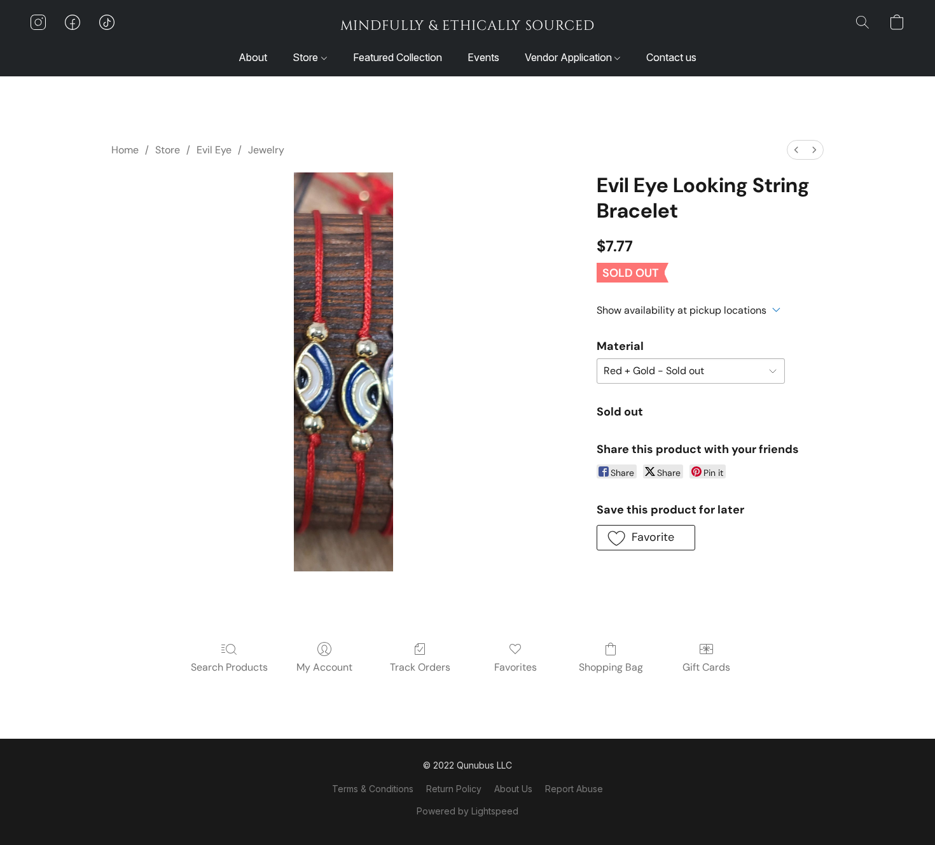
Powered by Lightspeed (467, 811)
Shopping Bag (611, 667)
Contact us (671, 57)
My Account (324, 667)
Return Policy (453, 788)
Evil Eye (214, 150)
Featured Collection (397, 57)
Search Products (229, 667)
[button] (467, 25)
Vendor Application (569, 57)
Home (125, 150)
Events (483, 57)
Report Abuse (574, 788)
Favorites (515, 667)
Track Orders (420, 667)
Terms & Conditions (372, 788)
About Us (513, 788)
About (253, 57)
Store (307, 57)
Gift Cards (706, 667)
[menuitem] (796, 150)
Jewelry (266, 150)
